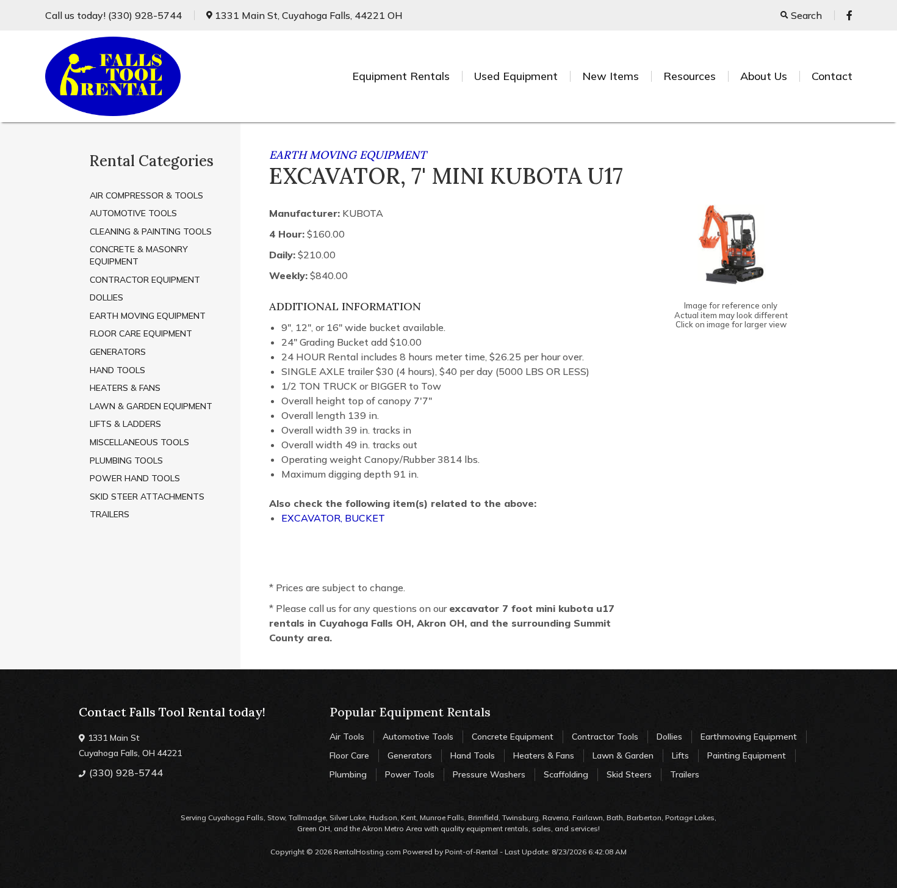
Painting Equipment (746, 755)
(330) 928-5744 (113, 15)
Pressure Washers (489, 774)
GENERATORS (118, 351)
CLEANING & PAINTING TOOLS (151, 231)
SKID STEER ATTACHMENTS (147, 496)
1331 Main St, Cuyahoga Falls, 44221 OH (307, 15)
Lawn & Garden (623, 755)
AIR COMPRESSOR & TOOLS (146, 195)
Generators (409, 755)
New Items (610, 76)
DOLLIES (106, 297)
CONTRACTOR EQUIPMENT (145, 279)
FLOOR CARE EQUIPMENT (141, 333)
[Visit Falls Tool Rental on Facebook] (849, 15)
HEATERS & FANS (125, 387)
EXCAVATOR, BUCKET (333, 518)
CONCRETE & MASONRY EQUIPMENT (139, 255)
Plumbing (348, 774)
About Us (763, 76)
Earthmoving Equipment (749, 736)
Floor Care (349, 755)
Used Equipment (516, 76)
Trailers (684, 774)
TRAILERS (109, 514)
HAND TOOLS (117, 370)
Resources (689, 76)
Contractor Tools (605, 736)
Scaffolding (566, 774)
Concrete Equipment (512, 736)
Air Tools (347, 736)
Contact (832, 76)
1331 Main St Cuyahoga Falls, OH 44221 (130, 745)
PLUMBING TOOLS (126, 460)
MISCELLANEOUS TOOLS (139, 442)
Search (805, 15)
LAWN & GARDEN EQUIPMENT (151, 406)
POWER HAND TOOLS (135, 478)
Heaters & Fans (543, 755)
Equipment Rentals (401, 76)
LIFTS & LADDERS (125, 423)
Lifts (680, 755)
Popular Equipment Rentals (410, 711)
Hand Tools (472, 755)
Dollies (669, 736)
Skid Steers (629, 774)
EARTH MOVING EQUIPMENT (148, 315)
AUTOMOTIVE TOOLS (133, 213)
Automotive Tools (418, 736)
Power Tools (409, 774)
